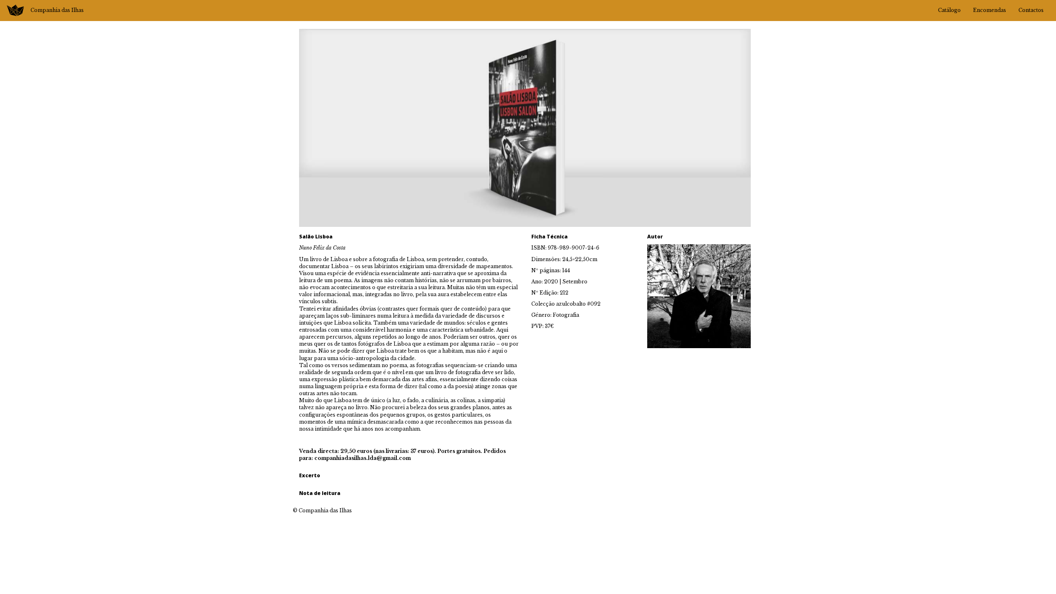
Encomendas (989, 10)
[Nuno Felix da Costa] (699, 295)
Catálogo (949, 10)
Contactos (1031, 10)
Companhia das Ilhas (57, 10)
